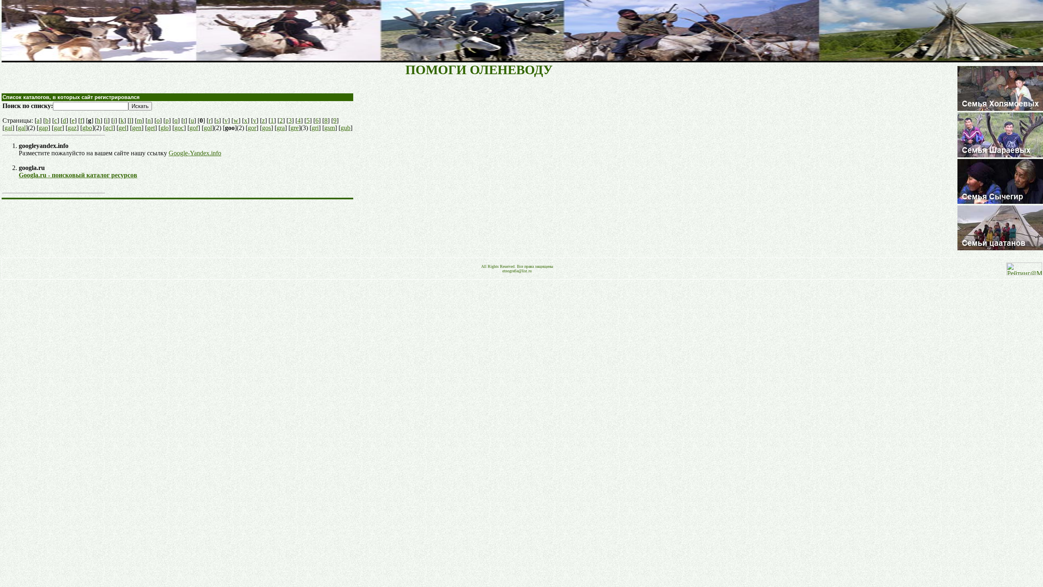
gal (22, 127)
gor (252, 127)
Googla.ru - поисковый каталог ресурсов (78, 175)
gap (43, 127)
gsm (329, 127)
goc (179, 127)
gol (208, 127)
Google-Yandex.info (195, 153)
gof (193, 127)
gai (8, 127)
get (151, 127)
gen (136, 127)
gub (345, 127)
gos (266, 127)
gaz (72, 127)
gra (281, 127)
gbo (87, 127)
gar (58, 127)
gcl (109, 127)
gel (122, 127)
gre (294, 127)
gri (315, 127)
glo (165, 127)
